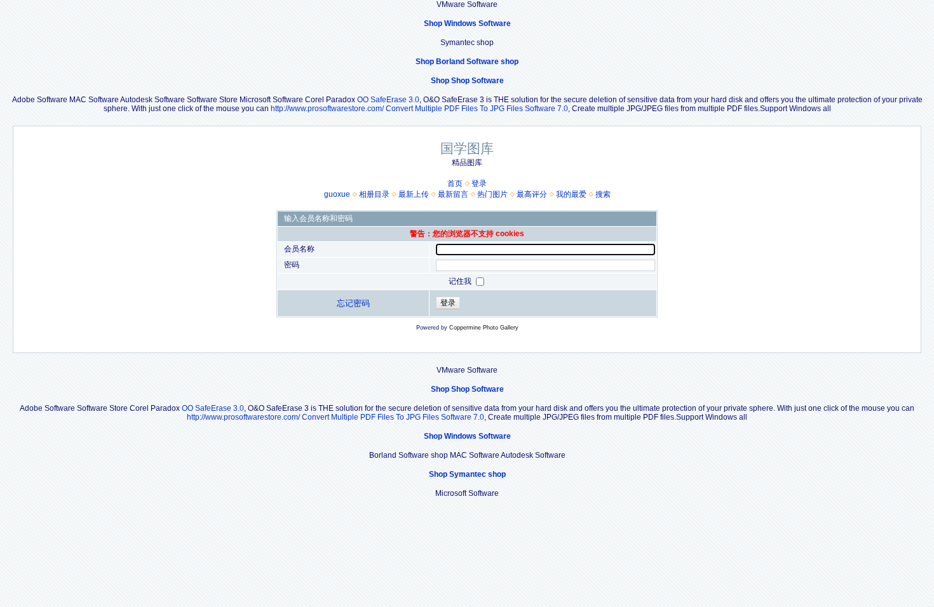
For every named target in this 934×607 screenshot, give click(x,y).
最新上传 (413, 194)
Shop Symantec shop (467, 474)
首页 (455, 183)
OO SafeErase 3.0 (388, 99)
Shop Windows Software (467, 23)
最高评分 (532, 194)
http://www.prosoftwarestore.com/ (327, 108)
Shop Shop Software (467, 80)
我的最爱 (571, 194)
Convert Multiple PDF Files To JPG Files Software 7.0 (477, 108)
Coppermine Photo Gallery (483, 327)
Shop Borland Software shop (467, 61)
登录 (479, 183)
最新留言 (453, 194)
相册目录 (374, 194)
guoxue (337, 194)
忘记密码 (353, 303)
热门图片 (492, 194)
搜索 (603, 194)
